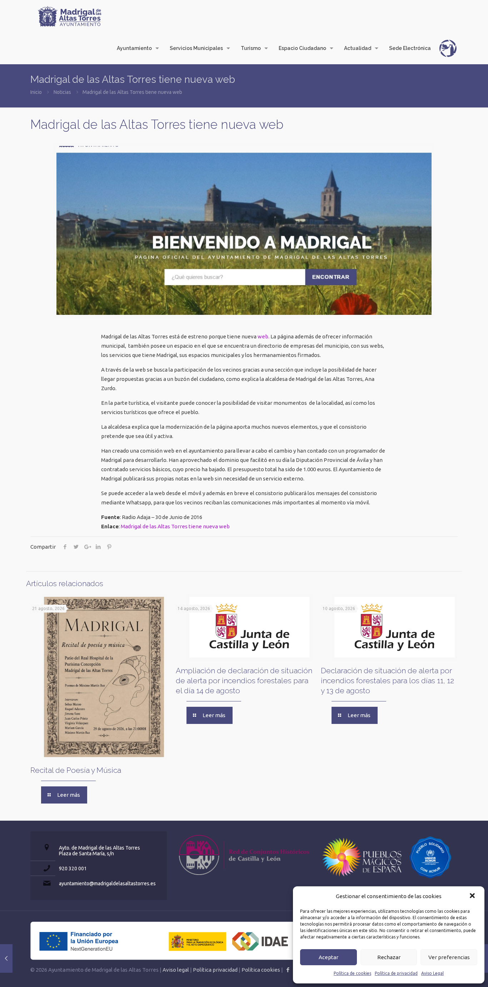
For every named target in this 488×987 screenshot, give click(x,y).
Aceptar (328, 957)
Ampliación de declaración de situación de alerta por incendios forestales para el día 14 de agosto (244, 680)
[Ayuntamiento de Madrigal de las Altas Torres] (70, 16)
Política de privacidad (396, 973)
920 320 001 (73, 868)
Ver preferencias (449, 957)
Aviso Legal (432, 973)
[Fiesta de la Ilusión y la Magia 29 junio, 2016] (6, 958)
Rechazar (388, 957)
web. (263, 336)
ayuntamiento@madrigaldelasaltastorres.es (107, 883)
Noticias (62, 92)
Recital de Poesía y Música (75, 770)
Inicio (36, 92)
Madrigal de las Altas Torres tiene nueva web (175, 526)
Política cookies (260, 970)
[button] (473, 896)
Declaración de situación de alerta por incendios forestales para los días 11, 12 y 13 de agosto (387, 680)
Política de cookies (352, 973)
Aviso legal (176, 970)
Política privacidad (215, 970)
